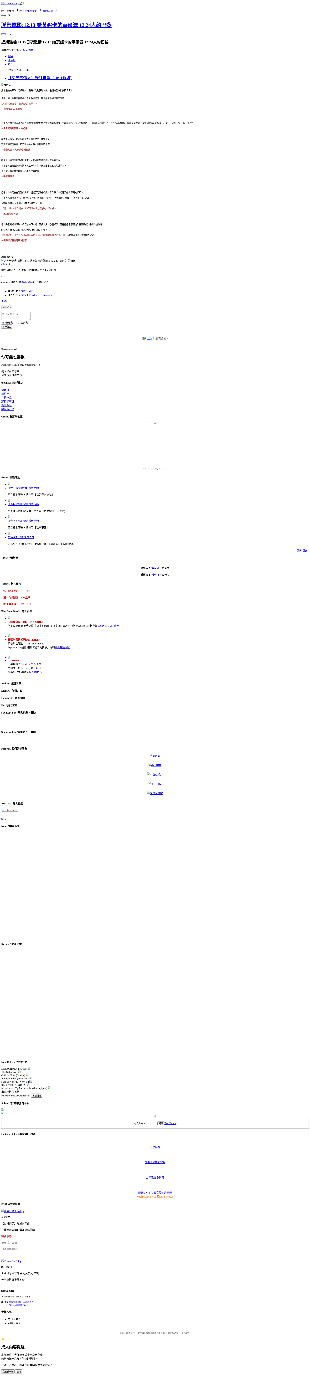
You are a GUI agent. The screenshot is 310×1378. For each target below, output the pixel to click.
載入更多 (7, 307)
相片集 (5, 393)
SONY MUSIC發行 (108, 625)
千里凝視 (155, 1147)
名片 (10, 64)
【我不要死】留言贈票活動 (23, 520)
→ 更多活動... (301, 550)
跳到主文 (6, 34)
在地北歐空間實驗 (155, 1162)
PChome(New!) (18, 1305)
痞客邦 (23, 282)
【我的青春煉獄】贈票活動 (23, 488)
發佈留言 (7, 326)
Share (4, 819)
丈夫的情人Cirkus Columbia (36, 295)
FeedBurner (170, 1123)
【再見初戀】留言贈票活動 (23, 504)
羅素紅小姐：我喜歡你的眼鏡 (155, 1192)
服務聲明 (185, 1333)
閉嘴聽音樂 (7, 409)
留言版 (5, 390)
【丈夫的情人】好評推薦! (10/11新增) (40, 78)
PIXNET (130, 1333)
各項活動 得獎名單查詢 (21, 537)
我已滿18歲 (8, 1371)
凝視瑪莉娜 (7, 401)
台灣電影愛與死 (155, 1177)
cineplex (5, 263)
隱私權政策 (173, 1333)
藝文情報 (28, 50)
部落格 (12, 60)
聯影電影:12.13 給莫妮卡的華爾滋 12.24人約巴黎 (56, 25)
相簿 (10, 56)
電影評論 (26, 291)
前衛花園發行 (62, 647)
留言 (29, 282)
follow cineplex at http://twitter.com (155, 469)
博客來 (155, 568)
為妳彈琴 (6, 405)
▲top (4, 300)
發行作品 (6, 397)
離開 (18, 1371)
